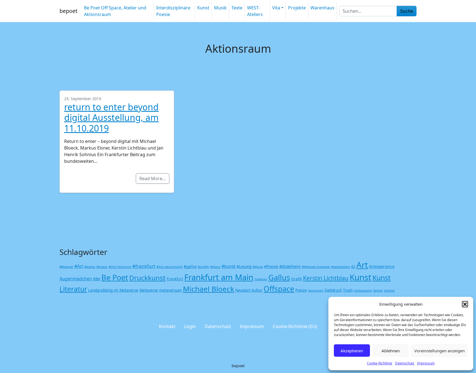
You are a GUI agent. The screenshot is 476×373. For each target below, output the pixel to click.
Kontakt (167, 326)
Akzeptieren (351, 350)
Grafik (296, 278)
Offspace (279, 289)
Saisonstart (315, 290)
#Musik (258, 267)
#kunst (228, 266)
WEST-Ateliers (255, 11)
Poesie (301, 290)
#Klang (215, 267)
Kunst (203, 8)
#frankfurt (143, 266)
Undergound (363, 290)
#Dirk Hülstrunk (120, 267)
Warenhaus (322, 8)
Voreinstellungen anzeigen (439, 350)
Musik (220, 8)
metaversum (170, 290)
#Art (78, 266)
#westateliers (340, 267)
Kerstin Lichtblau (325, 278)
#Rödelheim (290, 266)
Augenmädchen (76, 279)
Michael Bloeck (208, 289)
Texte (236, 8)
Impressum (426, 363)
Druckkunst (147, 277)
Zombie (389, 290)
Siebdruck (333, 290)
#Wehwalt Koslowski (316, 267)
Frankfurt (175, 278)
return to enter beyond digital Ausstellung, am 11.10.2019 (111, 117)
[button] (465, 304)
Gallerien (261, 279)
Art (362, 264)
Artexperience (381, 266)
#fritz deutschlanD (169, 267)
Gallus (279, 277)
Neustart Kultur (249, 290)
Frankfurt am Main (218, 277)
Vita (276, 8)
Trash (348, 290)
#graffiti (203, 267)
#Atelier (89, 267)
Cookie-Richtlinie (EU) (295, 326)
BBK (96, 278)
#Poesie (271, 266)
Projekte (297, 8)
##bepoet (66, 267)
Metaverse (148, 290)
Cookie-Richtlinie (379, 363)
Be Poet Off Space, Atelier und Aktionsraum (115, 11)
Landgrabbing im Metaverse (113, 290)
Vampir (378, 290)
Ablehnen (391, 350)
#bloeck (101, 267)
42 (353, 266)
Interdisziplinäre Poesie (173, 11)
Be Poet (114, 277)
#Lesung (244, 266)
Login (190, 326)
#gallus (190, 266)
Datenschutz (404, 363)
